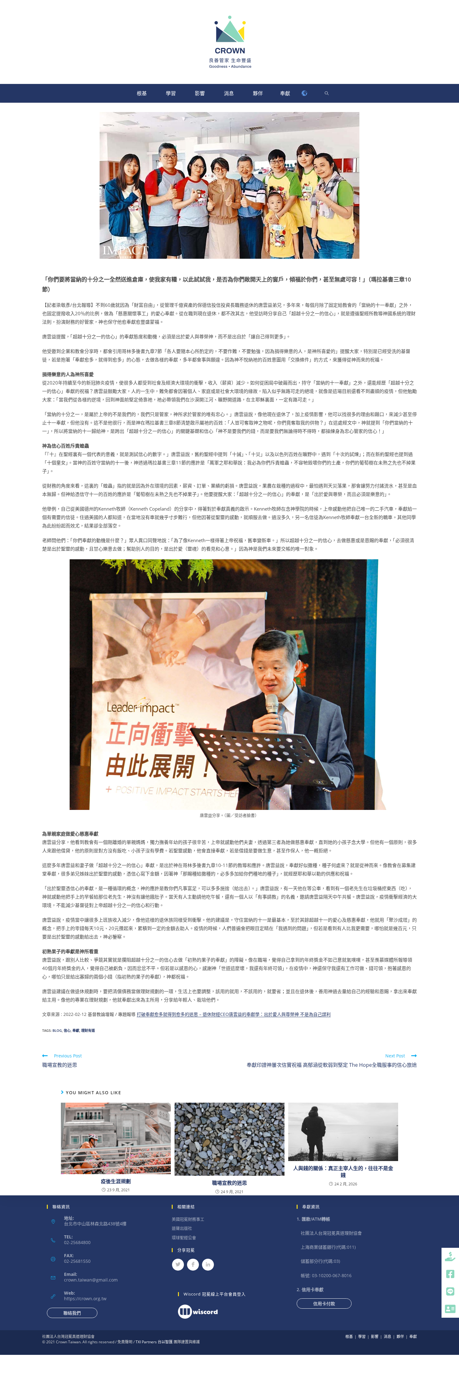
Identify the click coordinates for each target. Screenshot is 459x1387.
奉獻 (285, 93)
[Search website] (326, 93)
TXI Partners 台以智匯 (154, 1342)
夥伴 (258, 93)
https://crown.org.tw (85, 1298)
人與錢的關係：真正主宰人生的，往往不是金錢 (343, 1172)
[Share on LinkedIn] (208, 1264)
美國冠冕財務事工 (188, 1219)
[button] (450, 1309)
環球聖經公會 (184, 1237)
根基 (142, 93)
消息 (229, 93)
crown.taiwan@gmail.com (91, 1280)
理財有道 (88, 1030)
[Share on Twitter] (178, 1264)
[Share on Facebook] (193, 1264)
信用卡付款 (324, 1303)
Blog (57, 1030)
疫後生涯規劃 (116, 1181)
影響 (200, 93)
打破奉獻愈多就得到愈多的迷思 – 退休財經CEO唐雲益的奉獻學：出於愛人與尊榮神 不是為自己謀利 (234, 1014)
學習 (171, 93)
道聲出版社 (182, 1228)
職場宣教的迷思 (229, 1182)
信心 (67, 1030)
